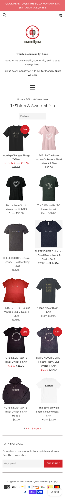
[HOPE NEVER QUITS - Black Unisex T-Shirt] (16, 340)
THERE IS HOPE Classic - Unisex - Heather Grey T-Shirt (16, 262)
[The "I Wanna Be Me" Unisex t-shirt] (48, 188)
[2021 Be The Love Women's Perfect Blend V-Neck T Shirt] (48, 138)
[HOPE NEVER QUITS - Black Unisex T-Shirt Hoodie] (16, 390)
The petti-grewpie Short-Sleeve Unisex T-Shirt (49, 411)
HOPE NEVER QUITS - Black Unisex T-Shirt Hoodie (16, 411)
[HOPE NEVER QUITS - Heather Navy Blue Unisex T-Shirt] (48, 340)
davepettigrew (31, 481)
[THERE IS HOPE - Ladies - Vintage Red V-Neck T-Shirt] (16, 290)
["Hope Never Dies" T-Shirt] (48, 290)
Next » (37, 428)
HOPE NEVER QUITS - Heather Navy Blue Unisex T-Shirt (49, 361)
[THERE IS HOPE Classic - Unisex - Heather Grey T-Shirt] (16, 237)
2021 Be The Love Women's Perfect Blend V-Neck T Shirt (49, 159)
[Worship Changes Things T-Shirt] (16, 138)
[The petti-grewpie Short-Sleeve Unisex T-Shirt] (48, 390)
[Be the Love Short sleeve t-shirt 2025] (16, 188)
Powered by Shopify (49, 481)
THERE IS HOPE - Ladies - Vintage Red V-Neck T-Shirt (16, 311)
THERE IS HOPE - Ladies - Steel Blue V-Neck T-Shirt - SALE (48, 255)
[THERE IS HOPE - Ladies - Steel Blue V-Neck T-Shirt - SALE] (48, 234)
